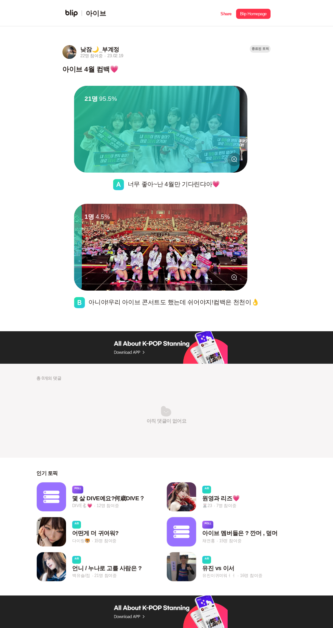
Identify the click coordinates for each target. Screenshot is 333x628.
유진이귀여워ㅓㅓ (218, 575)
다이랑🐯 (81, 540)
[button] (226, 13)
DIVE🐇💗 (82, 505)
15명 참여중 (105, 540)
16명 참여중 (251, 575)
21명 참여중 (105, 575)
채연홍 (208, 540)
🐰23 (207, 505)
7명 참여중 (226, 505)
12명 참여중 (108, 505)
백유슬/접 (81, 575)
